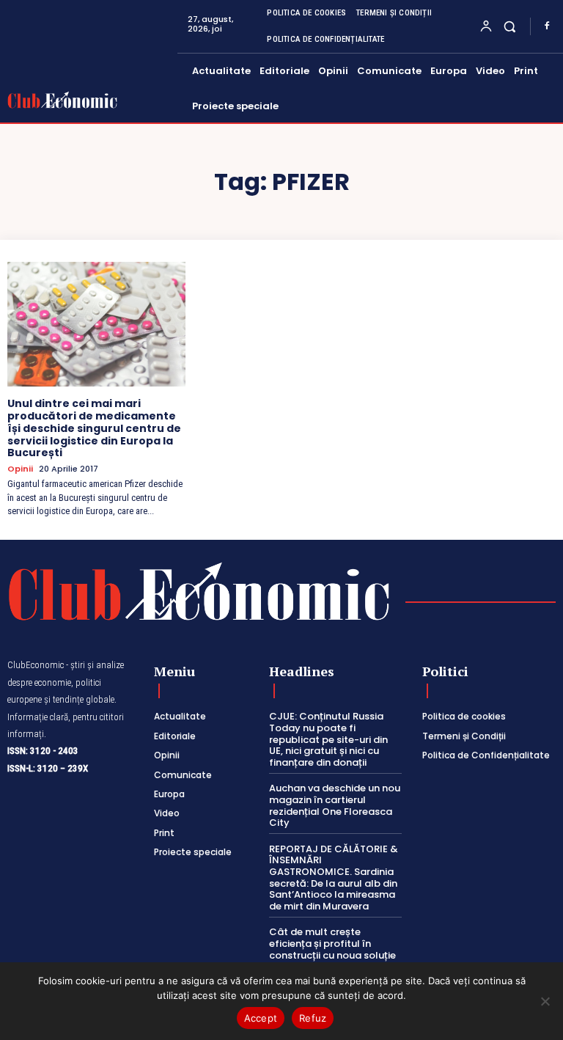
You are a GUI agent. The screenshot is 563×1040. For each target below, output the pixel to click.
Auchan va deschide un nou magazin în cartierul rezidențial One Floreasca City (334, 805)
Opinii (20, 469)
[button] (510, 26)
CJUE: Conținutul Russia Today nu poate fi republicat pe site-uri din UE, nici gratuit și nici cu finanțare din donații (328, 739)
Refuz (312, 1018)
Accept (261, 1018)
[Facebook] (547, 26)
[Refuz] (544, 1001)
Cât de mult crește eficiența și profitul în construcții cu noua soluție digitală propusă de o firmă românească (332, 954)
